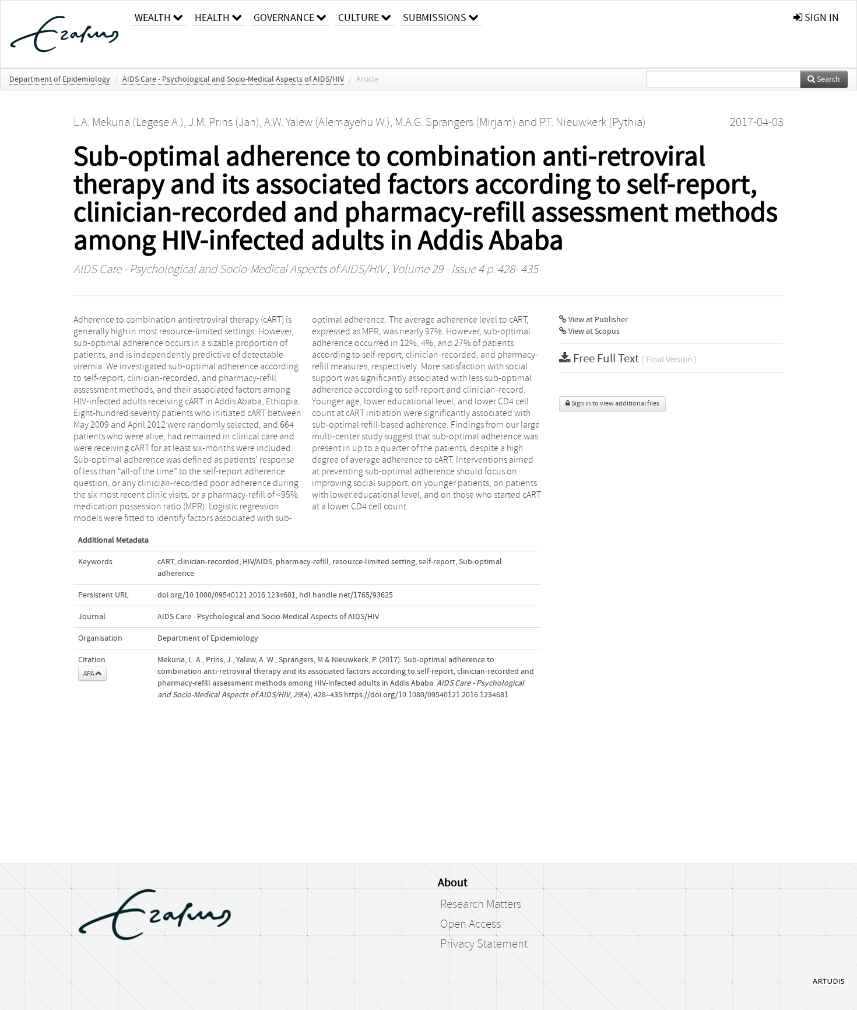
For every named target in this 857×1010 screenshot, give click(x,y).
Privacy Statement (484, 944)
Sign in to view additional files (614, 403)
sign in (820, 18)
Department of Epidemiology (59, 79)
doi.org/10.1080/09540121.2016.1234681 (226, 595)
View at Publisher (597, 319)
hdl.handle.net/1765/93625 (346, 595)
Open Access (470, 924)
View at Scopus (593, 331)
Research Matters (480, 904)
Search (827, 79)
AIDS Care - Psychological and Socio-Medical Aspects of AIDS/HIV (233, 79)
